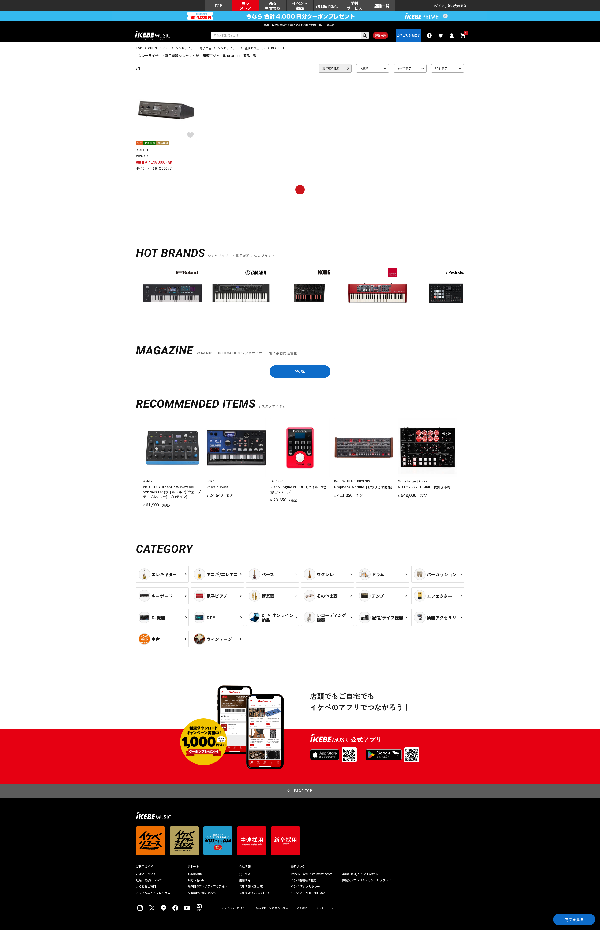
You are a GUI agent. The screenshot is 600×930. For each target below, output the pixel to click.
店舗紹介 (245, 880)
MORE (300, 371)
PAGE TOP (303, 791)
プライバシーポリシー (234, 908)
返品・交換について (149, 880)
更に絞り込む (330, 68)
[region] (300, 295)
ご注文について (146, 874)
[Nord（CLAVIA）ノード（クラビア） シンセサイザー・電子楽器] (377, 293)
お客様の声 (195, 874)
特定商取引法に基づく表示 (272, 908)
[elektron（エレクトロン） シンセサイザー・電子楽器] (446, 293)
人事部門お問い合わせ (202, 892)
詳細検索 (380, 35)
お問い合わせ (196, 880)
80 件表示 (441, 68)
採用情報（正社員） (252, 886)
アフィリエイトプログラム (153, 892)
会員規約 (301, 908)
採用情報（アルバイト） (255, 892)
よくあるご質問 (146, 886)
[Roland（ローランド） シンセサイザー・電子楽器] (172, 293)
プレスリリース (325, 908)
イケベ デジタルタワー (305, 886)
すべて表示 (404, 68)
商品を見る (574, 919)
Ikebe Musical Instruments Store (311, 874)
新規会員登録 (457, 5)
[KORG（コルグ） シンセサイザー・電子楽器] (309, 293)
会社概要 (245, 874)
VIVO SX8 (143, 155)
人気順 (364, 68)
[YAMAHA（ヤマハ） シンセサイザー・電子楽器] (240, 293)
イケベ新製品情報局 (303, 880)
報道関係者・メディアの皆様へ (207, 886)
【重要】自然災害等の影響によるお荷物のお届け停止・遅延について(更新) (300, 25)
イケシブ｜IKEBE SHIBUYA (308, 892)
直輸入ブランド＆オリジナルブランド (366, 880)
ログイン (438, 5)
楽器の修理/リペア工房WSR (360, 874)
